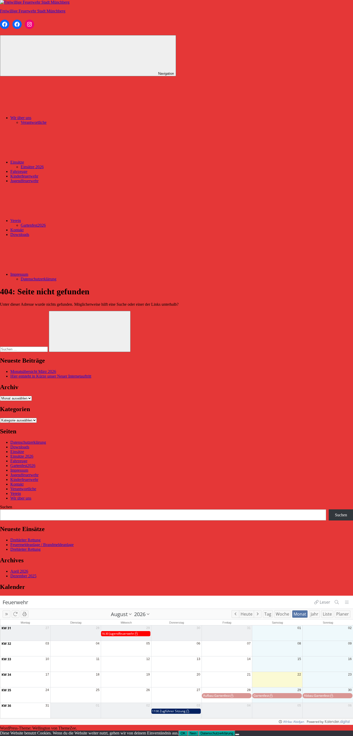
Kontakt (17, 230)
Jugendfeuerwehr (24, 181)
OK (183, 733)
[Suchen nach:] (24, 349)
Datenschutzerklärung (38, 279)
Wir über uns (20, 118)
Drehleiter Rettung (25, 540)
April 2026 (19, 571)
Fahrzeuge (18, 171)
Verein (15, 220)
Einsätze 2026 (32, 167)
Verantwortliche (34, 122)
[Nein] (237, 734)
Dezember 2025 (23, 576)
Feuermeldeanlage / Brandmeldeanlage (42, 544)
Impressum (19, 274)
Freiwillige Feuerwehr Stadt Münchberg (32, 11)
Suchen (6, 507)
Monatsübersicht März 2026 (33, 371)
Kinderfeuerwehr (24, 176)
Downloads (19, 234)
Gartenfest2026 (33, 225)
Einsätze (17, 162)
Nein (193, 733)
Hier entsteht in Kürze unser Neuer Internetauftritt (50, 376)
